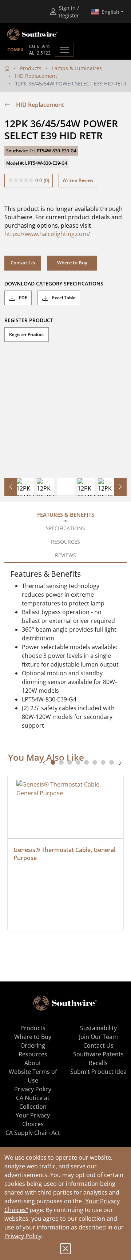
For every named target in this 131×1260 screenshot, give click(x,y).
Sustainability (98, 1028)
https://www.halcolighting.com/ (47, 234)
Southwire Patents (98, 1054)
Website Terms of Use (33, 1076)
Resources (33, 1054)
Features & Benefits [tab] (65, 514)
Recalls (98, 1063)
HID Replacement (36, 75)
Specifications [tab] (65, 528)
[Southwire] (32, 34)
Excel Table (63, 298)
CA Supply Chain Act (32, 1133)
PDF (22, 298)
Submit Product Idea (98, 1072)
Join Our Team (98, 1037)
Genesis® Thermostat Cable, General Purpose (65, 854)
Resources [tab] (65, 541)
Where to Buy (72, 262)
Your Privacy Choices (33, 1119)
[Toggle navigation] (64, 50)
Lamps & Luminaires (77, 68)
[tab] (53, 762)
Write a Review (78, 180)
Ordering (32, 1045)
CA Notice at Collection (32, 1102)
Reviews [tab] (65, 555)
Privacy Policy (22, 1236)
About (32, 1063)
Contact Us (23, 262)
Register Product (26, 334)
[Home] (6, 68)
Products (30, 68)
